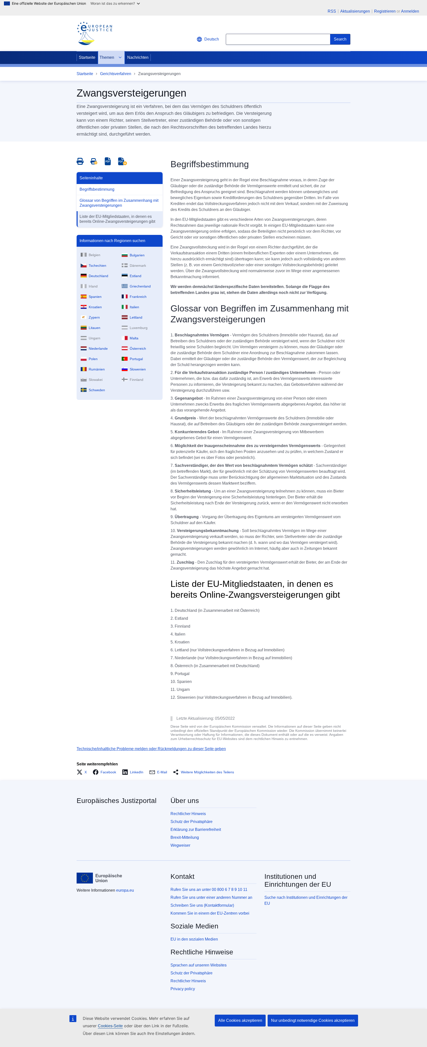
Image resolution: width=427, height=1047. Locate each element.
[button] (83, 772)
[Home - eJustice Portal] (94, 33)
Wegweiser (180, 845)
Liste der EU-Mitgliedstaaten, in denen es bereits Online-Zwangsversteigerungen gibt (117, 219)
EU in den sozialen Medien (194, 939)
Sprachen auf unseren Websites (199, 965)
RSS (332, 11)
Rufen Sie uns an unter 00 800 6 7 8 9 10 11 (209, 889)
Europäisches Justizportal (116, 800)
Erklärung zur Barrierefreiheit (196, 829)
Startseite (87, 57)
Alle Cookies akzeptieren (240, 1020)
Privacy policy (183, 989)
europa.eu (125, 890)
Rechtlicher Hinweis (188, 814)
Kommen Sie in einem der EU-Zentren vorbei (210, 913)
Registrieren (385, 11)
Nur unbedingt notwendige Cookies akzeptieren (313, 1020)
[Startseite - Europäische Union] (99, 878)
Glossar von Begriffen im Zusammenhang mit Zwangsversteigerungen (119, 202)
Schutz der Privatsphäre (192, 822)
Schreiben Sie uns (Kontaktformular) (202, 905)
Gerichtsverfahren (115, 74)
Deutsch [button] (211, 39)
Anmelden (410, 11)
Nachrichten (138, 57)
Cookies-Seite (110, 1026)
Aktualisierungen (355, 11)
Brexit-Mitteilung (185, 837)
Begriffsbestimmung (97, 189)
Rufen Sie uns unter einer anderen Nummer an (211, 897)
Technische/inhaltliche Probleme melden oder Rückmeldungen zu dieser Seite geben (151, 749)
